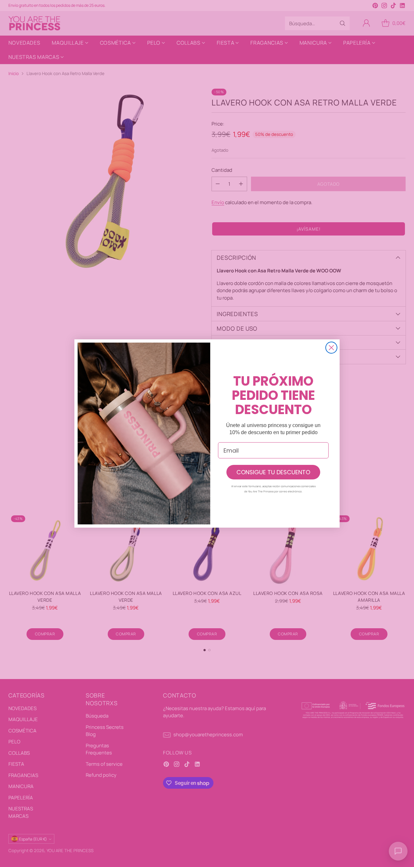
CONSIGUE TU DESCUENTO (273, 472)
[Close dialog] (331, 347)
